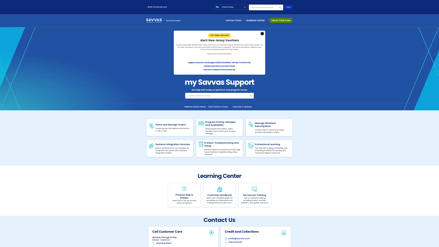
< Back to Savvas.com (156, 7)
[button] (280, 7)
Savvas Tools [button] (234, 20)
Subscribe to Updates (242, 107)
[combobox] (266, 7)
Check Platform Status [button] (218, 107)
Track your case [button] (280, 20)
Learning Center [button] (255, 20)
